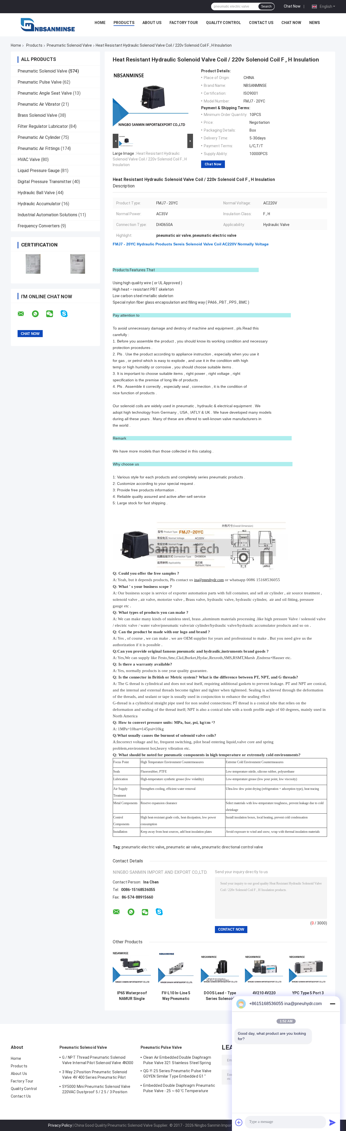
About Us (151, 22)
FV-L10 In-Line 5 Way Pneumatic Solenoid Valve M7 (176, 996)
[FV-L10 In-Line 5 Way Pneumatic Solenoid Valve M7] (176, 969)
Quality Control (223, 22)
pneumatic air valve (183, 847)
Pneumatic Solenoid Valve (69, 45)
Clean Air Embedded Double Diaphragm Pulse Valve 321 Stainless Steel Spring (177, 1060)
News (314, 22)
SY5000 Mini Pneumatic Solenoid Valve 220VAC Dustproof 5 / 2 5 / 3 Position (96, 1089)
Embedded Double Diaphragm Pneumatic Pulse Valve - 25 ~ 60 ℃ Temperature (179, 1088)
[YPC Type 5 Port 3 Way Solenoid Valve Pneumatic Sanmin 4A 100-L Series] (308, 969)
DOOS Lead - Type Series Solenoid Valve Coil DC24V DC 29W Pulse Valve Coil (220, 996)
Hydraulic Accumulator (39, 203)
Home (100, 22)
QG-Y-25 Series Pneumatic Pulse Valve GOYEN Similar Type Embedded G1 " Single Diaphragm (177, 1074)
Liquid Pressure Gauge (39, 170)
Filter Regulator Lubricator (43, 126)
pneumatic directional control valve (232, 847)
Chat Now (292, 6)
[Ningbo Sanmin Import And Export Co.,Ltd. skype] (67, 314)
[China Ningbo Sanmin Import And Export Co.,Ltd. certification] (33, 264)
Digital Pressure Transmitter (44, 181)
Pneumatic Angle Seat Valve (45, 93)
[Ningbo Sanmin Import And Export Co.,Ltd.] (48, 24)
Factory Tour (183, 22)
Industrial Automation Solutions (47, 214)
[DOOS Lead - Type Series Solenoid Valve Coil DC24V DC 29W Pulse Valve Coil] (220, 969)
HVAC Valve (29, 159)
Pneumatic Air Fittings (39, 148)
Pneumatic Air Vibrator (39, 104)
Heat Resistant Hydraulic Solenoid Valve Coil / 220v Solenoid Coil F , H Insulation (150, 159)
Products (124, 22)
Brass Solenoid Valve (37, 115)
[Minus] (332, 1003)
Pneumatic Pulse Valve (40, 82)
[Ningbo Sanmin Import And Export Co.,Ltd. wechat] (53, 314)
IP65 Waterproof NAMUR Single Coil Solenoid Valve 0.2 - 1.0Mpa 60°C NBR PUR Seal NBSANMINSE (132, 996)
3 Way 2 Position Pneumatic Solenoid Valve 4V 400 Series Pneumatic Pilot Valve (94, 1075)
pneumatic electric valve (143, 847)
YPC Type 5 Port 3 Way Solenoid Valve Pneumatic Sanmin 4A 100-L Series (308, 996)
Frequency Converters (39, 225)
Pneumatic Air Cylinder (39, 137)
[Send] (332, 1122)
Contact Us (261, 22)
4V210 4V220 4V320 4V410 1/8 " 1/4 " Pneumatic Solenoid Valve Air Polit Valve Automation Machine (264, 996)
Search (266, 6)
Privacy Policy (60, 1125)
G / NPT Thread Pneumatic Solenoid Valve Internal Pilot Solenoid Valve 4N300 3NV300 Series (97, 1061)
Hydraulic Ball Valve (36, 192)
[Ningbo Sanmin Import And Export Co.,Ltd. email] (24, 314)
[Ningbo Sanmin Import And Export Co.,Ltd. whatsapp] (38, 314)
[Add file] (239, 1122)
